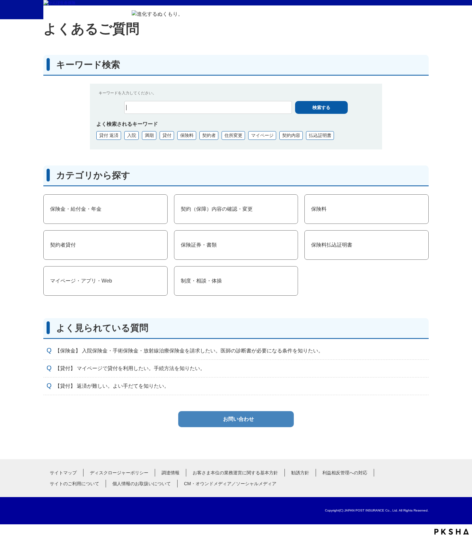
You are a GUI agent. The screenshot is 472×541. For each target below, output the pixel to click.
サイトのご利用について (74, 483)
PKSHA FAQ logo (451, 532)
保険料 (187, 135)
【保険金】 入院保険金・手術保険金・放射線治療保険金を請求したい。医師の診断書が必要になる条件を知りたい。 (189, 350)
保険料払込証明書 (331, 245)
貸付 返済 (108, 135)
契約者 (209, 135)
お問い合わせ (238, 419)
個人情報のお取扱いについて (141, 483)
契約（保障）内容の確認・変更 (217, 209)
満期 (149, 135)
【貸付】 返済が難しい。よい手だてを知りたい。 (112, 386)
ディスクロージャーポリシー (119, 472)
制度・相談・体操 (201, 280)
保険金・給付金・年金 (75, 209)
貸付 (166, 135)
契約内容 (291, 135)
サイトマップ (63, 472)
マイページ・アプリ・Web (81, 280)
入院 (131, 135)
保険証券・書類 (199, 245)
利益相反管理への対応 (344, 472)
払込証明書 (320, 135)
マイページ (262, 135)
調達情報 (170, 472)
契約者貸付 (63, 245)
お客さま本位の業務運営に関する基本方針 (235, 472)
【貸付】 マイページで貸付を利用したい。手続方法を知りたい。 (130, 368)
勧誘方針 (300, 472)
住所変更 (233, 135)
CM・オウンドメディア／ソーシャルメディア (230, 483)
